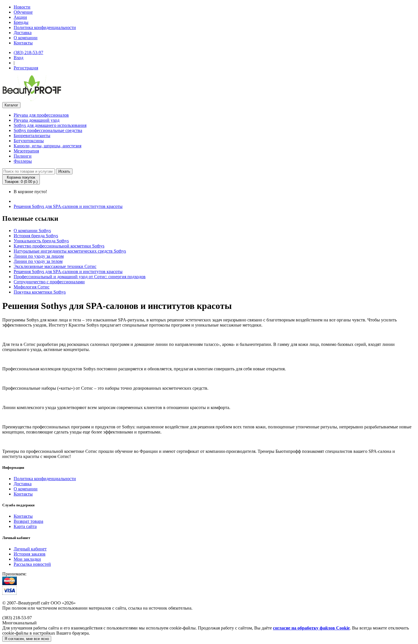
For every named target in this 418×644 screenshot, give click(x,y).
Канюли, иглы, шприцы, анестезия (47, 145)
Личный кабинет (30, 548)
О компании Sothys (32, 230)
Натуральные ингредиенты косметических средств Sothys (70, 251)
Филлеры (23, 161)
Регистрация (26, 67)
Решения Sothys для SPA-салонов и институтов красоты (68, 206)
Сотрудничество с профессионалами (49, 281)
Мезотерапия (26, 150)
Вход (18, 57)
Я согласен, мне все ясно (27, 639)
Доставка (23, 32)
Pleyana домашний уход (36, 120)
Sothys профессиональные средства (48, 130)
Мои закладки (27, 559)
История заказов (29, 554)
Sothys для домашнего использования (50, 125)
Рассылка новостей (32, 564)
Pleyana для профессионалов (41, 115)
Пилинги (23, 156)
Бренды (21, 22)
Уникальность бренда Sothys (41, 240)
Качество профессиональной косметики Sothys (59, 245)
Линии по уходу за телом (38, 261)
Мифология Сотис (31, 286)
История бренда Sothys (36, 235)
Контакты (23, 42)
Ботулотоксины (29, 140)
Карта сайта (25, 526)
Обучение (23, 12)
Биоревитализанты (32, 135)
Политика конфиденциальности (45, 27)
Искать (64, 171)
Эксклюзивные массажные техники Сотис (55, 266)
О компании (26, 37)
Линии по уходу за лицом (39, 256)
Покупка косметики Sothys (40, 292)
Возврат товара (28, 521)
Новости (22, 7)
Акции (20, 17)
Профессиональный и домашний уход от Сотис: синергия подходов (80, 276)
